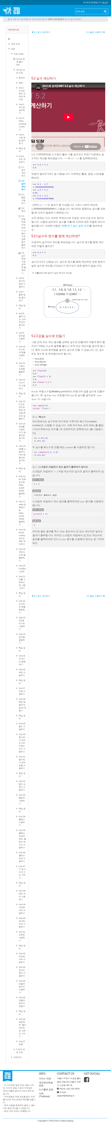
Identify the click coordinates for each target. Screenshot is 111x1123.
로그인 (105, 2)
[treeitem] (17, 38)
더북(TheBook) (44, 1095)
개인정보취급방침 (46, 1084)
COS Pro (18, 1057)
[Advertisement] (68, 54)
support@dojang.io (65, 1095)
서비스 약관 (45, 1078)
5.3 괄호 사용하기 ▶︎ (95, 32)
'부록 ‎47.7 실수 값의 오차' (75, 225)
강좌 (13, 49)
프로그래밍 (19, 54)
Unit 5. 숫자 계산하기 (56, 19)
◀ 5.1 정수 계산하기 (40, 32)
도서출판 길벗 (46, 1089)
